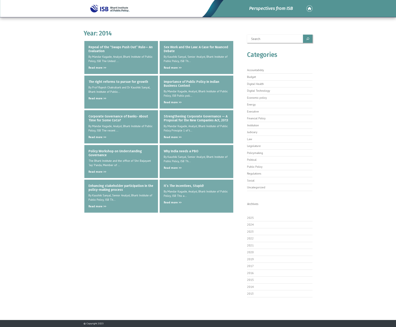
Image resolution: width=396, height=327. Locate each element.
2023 (250, 231)
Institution (253, 125)
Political (252, 160)
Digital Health (255, 84)
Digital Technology (258, 91)
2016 (250, 273)
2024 (250, 224)
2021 (250, 245)
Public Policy (255, 167)
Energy (251, 104)
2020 (250, 252)
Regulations (254, 173)
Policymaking (255, 153)
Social (251, 180)
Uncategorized (256, 187)
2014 (250, 287)
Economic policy (257, 98)
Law (249, 139)
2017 (250, 266)
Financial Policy (256, 118)
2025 (250, 218)
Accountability (255, 70)
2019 (250, 259)
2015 (250, 280)
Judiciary (252, 132)
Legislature (254, 146)
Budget (251, 77)
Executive (253, 111)
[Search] (307, 39)
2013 (250, 293)
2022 (250, 238)
